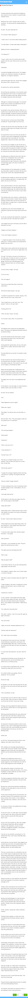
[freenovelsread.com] (6, 2)
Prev (15, 994)
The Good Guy (4, 5)
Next (25, 994)
